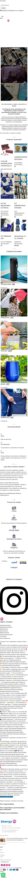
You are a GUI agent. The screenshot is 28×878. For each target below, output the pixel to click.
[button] (3, 875)
